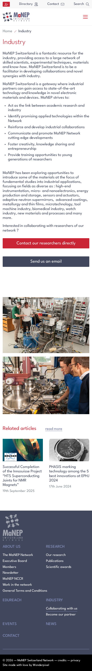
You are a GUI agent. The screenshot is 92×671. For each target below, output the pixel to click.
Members (9, 567)
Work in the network (17, 585)
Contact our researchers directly (46, 243)
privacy (75, 660)
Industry (54, 600)
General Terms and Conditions (25, 591)
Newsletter (11, 573)
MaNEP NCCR (13, 579)
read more (53, 429)
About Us (12, 547)
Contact (53, 4)
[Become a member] (6, 4)
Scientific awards (58, 567)
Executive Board (15, 561)
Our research (56, 555)
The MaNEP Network (18, 555)
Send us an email (46, 262)
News (51, 624)
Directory (26, 4)
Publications (54, 561)
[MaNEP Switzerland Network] (16, 17)
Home (7, 31)
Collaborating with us (61, 608)
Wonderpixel (41, 665)
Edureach (12, 600)
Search (79, 4)
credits (62, 660)
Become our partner (61, 614)
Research (55, 547)
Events (10, 624)
